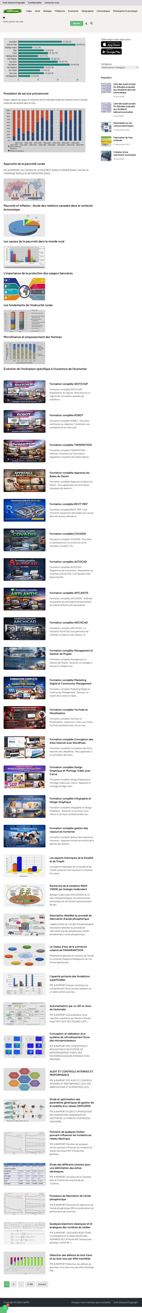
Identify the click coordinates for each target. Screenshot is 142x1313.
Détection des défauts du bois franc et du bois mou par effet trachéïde (71, 1257)
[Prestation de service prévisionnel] (44, 59)
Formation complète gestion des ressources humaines (69, 830)
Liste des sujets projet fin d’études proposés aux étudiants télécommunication (124, 107)
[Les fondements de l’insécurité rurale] (24, 289)
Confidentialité (34, 3)
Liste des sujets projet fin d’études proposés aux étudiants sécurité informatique (124, 88)
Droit (37, 11)
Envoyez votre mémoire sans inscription (91, 1302)
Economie (73, 11)
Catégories (106, 64)
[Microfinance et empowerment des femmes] (24, 320)
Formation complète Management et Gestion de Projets (71, 652)
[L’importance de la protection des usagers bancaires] (24, 257)
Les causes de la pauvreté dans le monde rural (34, 241)
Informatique (103, 11)
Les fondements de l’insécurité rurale (28, 305)
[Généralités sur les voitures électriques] (106, 123)
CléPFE (25, 1302)
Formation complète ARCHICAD (69, 622)
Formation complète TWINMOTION (71, 444)
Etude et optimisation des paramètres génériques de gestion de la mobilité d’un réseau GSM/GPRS (72, 1103)
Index (29, 11)
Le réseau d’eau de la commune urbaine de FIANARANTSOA (68, 948)
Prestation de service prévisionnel (26, 93)
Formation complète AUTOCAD (68, 561)
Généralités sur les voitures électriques (123, 124)
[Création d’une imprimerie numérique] (106, 152)
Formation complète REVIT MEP (69, 504)
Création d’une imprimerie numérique (124, 153)
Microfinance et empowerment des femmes (33, 337)
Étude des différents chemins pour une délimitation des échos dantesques (70, 1168)
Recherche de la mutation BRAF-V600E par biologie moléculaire (69, 887)
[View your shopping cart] (4, 18)
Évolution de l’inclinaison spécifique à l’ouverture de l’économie (45, 369)
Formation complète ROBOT (66, 415)
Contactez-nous (52, 3)
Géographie (87, 11)
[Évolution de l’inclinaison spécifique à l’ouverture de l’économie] (24, 352)
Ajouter (76, 23)
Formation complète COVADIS (68, 533)
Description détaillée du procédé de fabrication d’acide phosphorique (71, 917)
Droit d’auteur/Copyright (14, 3)
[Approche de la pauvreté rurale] (44, 130)
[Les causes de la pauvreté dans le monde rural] (24, 225)
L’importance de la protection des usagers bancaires (38, 273)
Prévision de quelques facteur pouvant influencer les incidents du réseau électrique (70, 1135)
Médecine (60, 11)
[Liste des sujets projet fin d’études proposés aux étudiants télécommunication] (106, 104)
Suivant (42, 1284)
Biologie (47, 11)
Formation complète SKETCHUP (69, 384)
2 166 (30, 1284)
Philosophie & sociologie (125, 11)
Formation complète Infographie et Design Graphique (70, 800)
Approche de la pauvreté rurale (24, 163)
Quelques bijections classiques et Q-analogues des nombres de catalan (71, 1225)
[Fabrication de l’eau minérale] (106, 137)
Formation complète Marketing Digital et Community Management (70, 681)
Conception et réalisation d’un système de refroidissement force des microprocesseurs (70, 1037)
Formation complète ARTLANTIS (69, 592)
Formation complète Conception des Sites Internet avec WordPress (71, 741)
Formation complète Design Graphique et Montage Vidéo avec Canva (70, 771)
